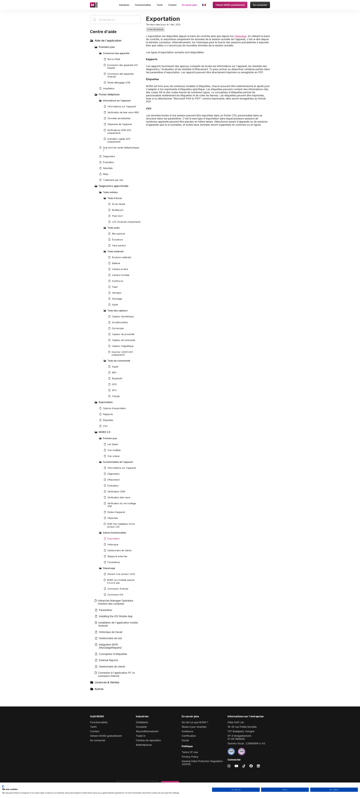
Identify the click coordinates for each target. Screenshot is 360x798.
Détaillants (142, 722)
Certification (189, 735)
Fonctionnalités (143, 5)
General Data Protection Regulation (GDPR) (202, 763)
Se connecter (260, 5)
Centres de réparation (148, 740)
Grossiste (141, 726)
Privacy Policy (190, 756)
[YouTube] (236, 766)
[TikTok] (243, 766)
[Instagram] (229, 766)
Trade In (140, 735)
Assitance (187, 731)
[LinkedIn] (258, 766)
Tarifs (160, 5)
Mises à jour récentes (194, 726)
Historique (241, 36)
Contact (172, 5)
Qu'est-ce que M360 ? (195, 722)
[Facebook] (251, 766)
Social (185, 740)
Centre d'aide (103, 32)
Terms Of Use (190, 752)
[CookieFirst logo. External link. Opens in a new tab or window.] (3, 786)
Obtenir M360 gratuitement (230, 5)
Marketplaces (144, 744)
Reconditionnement (147, 731)
